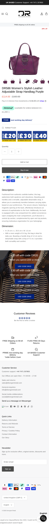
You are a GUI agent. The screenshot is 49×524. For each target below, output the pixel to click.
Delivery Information (9, 420)
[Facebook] (11, 406)
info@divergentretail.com (11, 390)
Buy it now (24, 170)
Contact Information (9, 434)
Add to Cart (24, 162)
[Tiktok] (28, 406)
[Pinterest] (25, 406)
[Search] (7, 14)
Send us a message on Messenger (16, 401)
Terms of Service (8, 427)
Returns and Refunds (10, 424)
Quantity (5, 146)
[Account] (41, 14)
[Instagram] (18, 406)
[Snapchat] (21, 406)
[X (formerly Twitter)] (5, 406)
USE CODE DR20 (24, 266)
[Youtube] (14, 406)
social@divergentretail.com (12, 397)
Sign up (8, 469)
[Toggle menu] (2, 14)
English (6, 505)
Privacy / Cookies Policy (11, 431)
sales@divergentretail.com (12, 383)
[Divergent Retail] (24, 14)
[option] (24, 51)
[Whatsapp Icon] (32, 406)
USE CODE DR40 (24, 296)
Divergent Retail (11, 510)
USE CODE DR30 (24, 281)
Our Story (5, 438)
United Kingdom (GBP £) (13, 498)
